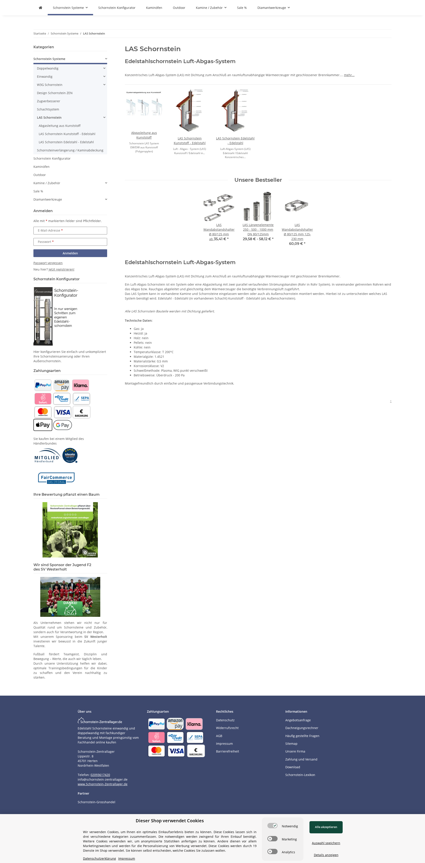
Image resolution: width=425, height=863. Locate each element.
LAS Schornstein (49, 117)
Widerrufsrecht (227, 728)
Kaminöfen (41, 166)
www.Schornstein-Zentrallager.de (103, 784)
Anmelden (70, 253)
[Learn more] (144, 109)
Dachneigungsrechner (301, 728)
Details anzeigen (326, 855)
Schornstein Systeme (49, 59)
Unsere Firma (295, 751)
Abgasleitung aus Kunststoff (60, 126)
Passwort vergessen (48, 263)
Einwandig (44, 76)
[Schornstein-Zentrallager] (40, 7)
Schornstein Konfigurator (52, 158)
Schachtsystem (48, 109)
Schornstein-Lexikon (300, 775)
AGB (219, 736)
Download (292, 767)
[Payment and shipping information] (42, 385)
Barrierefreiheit (227, 751)
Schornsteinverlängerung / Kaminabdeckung (70, 150)
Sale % (38, 191)
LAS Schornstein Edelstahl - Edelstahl (66, 142)
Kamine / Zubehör (46, 183)
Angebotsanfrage (298, 720)
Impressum (224, 743)
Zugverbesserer (48, 101)
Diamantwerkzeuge (47, 199)
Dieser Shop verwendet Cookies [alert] (170, 821)
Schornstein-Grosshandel (96, 802)
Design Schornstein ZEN (55, 93)
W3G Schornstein (49, 85)
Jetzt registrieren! (61, 269)
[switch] (272, 825)
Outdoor (39, 175)
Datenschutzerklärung (99, 858)
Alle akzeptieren (326, 827)
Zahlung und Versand (301, 759)
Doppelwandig (47, 68)
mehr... (349, 75)
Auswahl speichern (326, 843)
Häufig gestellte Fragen (302, 736)
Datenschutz (225, 720)
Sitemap (291, 743)
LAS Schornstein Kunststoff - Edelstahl (67, 134)
